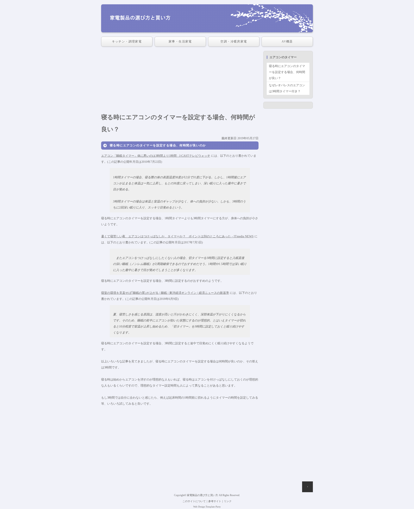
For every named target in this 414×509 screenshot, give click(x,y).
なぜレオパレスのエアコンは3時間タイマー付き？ (287, 88)
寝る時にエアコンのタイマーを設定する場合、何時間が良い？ (287, 72)
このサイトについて (194, 501)
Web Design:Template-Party (207, 506)
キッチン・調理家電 (127, 41)
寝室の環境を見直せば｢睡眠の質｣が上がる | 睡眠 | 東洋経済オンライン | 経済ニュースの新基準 (165, 292)
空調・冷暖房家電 (233, 41)
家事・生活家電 (180, 41)
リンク (228, 501)
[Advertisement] (180, 81)
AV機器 (287, 41)
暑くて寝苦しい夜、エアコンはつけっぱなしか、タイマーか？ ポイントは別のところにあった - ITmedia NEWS (177, 236)
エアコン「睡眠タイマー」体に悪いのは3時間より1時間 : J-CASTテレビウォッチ (155, 155)
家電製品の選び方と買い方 (202, 495)
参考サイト (214, 501)
